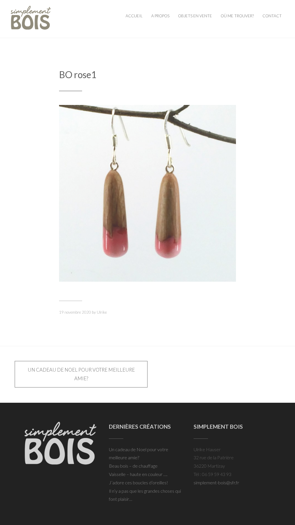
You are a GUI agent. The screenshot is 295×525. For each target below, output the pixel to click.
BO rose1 (78, 74)
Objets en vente (195, 16)
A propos (160, 16)
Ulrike (102, 312)
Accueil (134, 16)
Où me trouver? (237, 16)
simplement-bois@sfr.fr (216, 482)
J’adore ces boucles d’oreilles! (138, 482)
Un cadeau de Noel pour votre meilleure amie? (81, 374)
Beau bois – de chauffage (133, 465)
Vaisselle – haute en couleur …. (138, 474)
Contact (272, 16)
